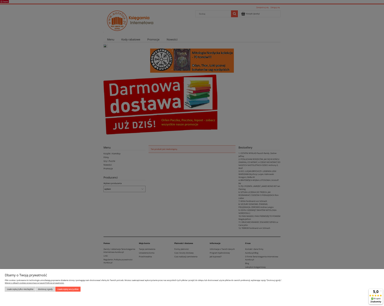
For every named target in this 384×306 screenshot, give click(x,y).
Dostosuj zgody (45, 289)
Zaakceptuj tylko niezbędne (20, 289)
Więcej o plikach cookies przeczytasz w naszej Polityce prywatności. (34, 283)
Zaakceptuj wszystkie (68, 289)
